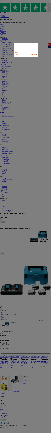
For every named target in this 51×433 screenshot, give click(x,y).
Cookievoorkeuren (17, 54)
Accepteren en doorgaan (33, 54)
